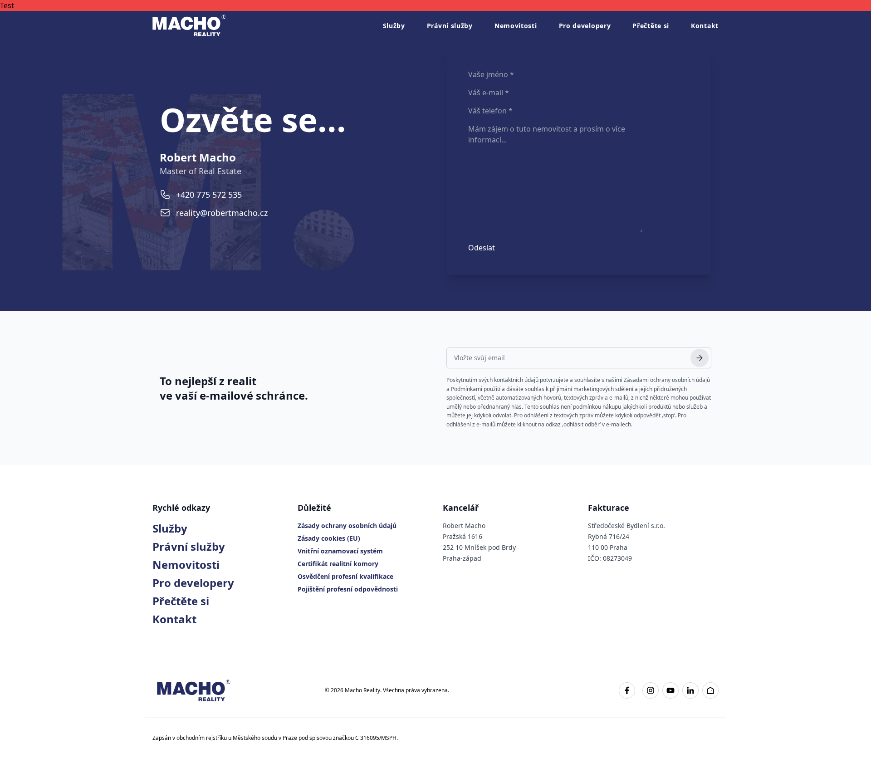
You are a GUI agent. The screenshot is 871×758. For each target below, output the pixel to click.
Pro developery (585, 25)
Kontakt (705, 25)
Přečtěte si (650, 25)
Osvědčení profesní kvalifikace (345, 576)
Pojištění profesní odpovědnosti (348, 589)
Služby (394, 25)
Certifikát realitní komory (338, 563)
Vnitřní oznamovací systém (340, 551)
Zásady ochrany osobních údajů (347, 525)
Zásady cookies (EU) (329, 538)
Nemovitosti (515, 25)
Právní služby (450, 25)
